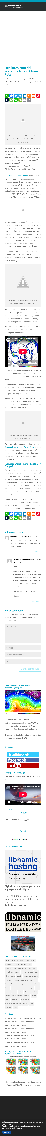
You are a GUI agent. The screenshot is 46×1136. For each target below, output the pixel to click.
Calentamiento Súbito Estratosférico (19, 447)
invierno (30, 984)
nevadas (8, 992)
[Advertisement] (23, 41)
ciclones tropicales (27, 972)
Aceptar (6, 1132)
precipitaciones (17, 996)
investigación (22, 984)
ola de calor (28, 992)
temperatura (15, 1000)
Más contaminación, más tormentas (27, 1018)
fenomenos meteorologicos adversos (16, 980)
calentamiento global (19, 964)
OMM (35, 992)
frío (31, 980)
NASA (37, 988)
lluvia (37, 984)
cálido (7, 976)
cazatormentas (22, 968)
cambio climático (10, 968)
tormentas (8, 1007)
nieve (14, 992)
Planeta (7, 996)
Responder (35, 551)
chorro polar (32, 968)
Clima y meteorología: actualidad (29, 82)
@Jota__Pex (24, 820)
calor (29, 964)
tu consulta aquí (34, 1085)
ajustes (19, 1128)
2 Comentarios (10, 85)
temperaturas (25, 1000)
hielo (35, 980)
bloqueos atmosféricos (18, 176)
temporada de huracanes (13, 1004)
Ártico (15, 1007)
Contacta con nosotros (15, 905)
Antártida (15, 960)
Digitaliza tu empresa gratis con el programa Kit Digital (22, 888)
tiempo (25, 1004)
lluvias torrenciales (17, 988)
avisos (22, 960)
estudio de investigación (31, 976)
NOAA (20, 992)
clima (36, 972)
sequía (7, 1000)
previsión (26, 996)
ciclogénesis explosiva (12, 972)
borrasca (8, 964)
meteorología (29, 988)
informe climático (10, 984)
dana (13, 976)
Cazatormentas (12, 79)
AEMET (7, 960)
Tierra (31, 1004)
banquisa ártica (31, 960)
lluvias (7, 988)
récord (34, 996)
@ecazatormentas (12, 820)
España (19, 976)
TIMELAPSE (26, 776)
